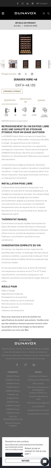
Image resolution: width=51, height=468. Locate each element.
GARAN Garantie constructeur (15, 121)
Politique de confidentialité (38, 380)
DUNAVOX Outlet (12, 413)
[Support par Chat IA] (45, 462)
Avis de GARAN (38, 406)
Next (48, 45)
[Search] (48, 13)
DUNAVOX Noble (12, 376)
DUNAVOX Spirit (12, 387)
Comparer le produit (12, 91)
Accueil (17, 26)
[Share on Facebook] (19, 73)
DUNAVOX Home (30, 26)
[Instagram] (23, 3)
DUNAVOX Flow (13, 398)
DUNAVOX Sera (13, 402)
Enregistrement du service (38, 414)
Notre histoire (38, 383)
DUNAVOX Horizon (12, 380)
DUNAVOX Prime (12, 383)
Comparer (43, 3)
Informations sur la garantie (38, 403)
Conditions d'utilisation (38, 376)
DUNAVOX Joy (12, 394)
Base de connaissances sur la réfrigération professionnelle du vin (38, 390)
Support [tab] (41, 100)
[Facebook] (18, 3)
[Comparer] (44, 13)
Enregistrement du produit (38, 410)
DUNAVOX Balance (12, 391)
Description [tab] (9, 100)
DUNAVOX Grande (13, 405)
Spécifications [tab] (25, 100)
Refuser (25, 461)
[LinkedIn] (28, 3)
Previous (3, 45)
